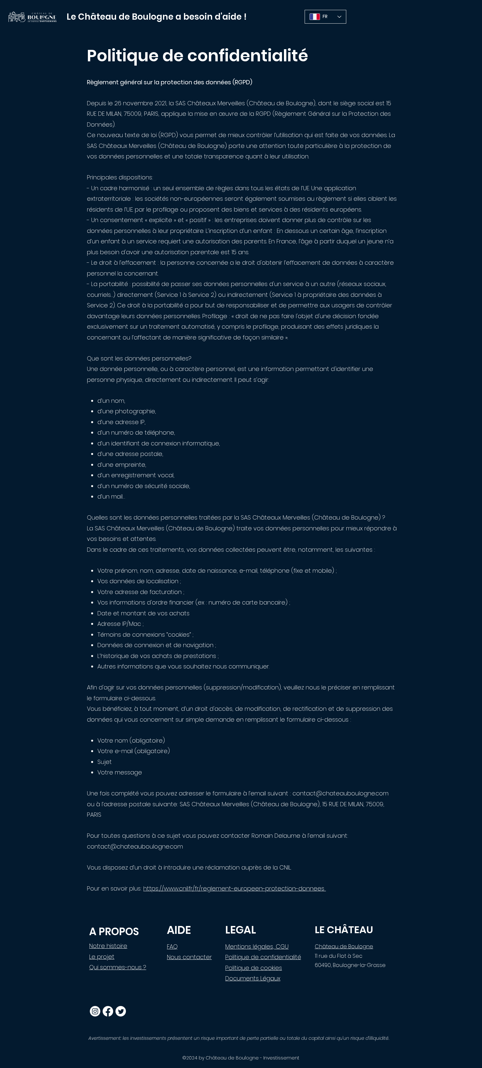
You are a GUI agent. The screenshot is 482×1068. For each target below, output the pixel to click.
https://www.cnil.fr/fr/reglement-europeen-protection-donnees (234, 888)
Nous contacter (189, 957)
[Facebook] (108, 1011)
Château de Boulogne (344, 946)
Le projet (101, 957)
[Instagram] (95, 1011)
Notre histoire (108, 946)
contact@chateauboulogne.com (340, 793)
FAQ (172, 946)
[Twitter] (120, 1011)
